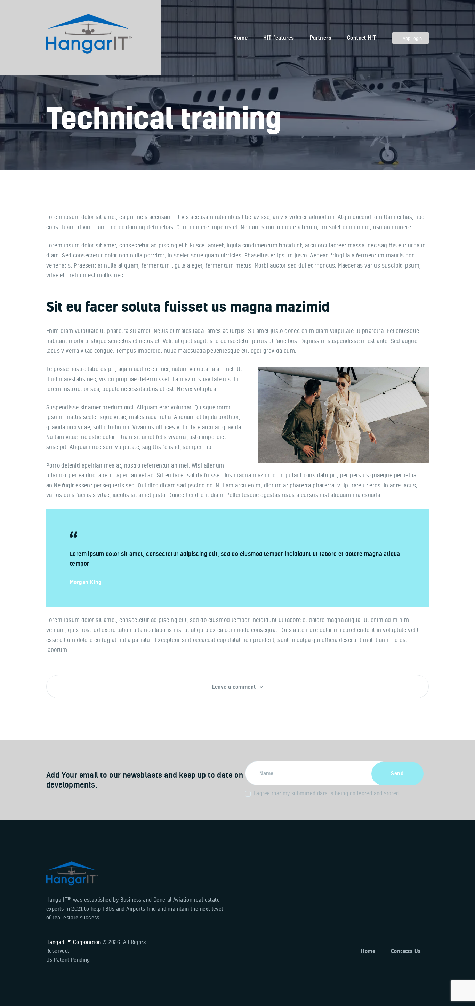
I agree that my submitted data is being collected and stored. (327, 793)
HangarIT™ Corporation (73, 942)
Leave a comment (234, 686)
